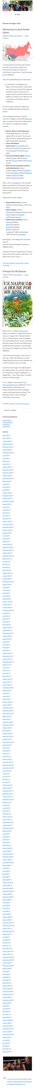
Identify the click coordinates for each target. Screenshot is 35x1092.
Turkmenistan (14, 178)
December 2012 (7, 762)
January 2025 (6, 467)
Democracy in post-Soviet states (16, 31)
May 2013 (5, 753)
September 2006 (7, 965)
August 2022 (6, 533)
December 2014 (7, 722)
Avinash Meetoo (7, 420)
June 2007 (5, 940)
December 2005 (7, 991)
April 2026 (5, 435)
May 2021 (5, 564)
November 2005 (7, 994)
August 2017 (6, 665)
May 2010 (5, 839)
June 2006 (5, 974)
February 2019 (7, 627)
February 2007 (7, 951)
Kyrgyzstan (14, 161)
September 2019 (7, 610)
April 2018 (5, 650)
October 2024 (6, 475)
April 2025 (5, 464)
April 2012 (5, 782)
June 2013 (5, 751)
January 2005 (6, 1023)
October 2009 (6, 859)
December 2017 (7, 656)
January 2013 (6, 759)
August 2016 (6, 690)
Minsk (8, 225)
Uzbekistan (28, 173)
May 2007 (5, 943)
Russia (22, 168)
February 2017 (7, 679)
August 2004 (6, 1037)
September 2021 (7, 556)
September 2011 (7, 799)
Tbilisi (23, 212)
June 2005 (5, 1008)
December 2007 (7, 922)
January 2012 (6, 788)
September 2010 (7, 828)
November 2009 (7, 857)
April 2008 (5, 911)
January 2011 (6, 819)
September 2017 (7, 662)
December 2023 (7, 495)
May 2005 (5, 1011)
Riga (7, 207)
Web (8, 265)
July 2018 (5, 642)
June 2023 (5, 510)
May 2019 (5, 619)
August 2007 (6, 934)
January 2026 (6, 441)
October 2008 (6, 894)
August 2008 (6, 900)
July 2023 (5, 507)
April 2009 (5, 877)
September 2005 (7, 1000)
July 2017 (5, 667)
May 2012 (5, 779)
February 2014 (7, 733)
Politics (26, 263)
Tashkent (9, 232)
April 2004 (5, 1049)
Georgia (13, 158)
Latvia (26, 151)
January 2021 (6, 576)
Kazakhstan (27, 170)
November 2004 (7, 1029)
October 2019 (6, 607)
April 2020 (5, 596)
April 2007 (5, 945)
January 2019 (6, 630)
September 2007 (7, 931)
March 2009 (6, 879)
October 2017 (6, 659)
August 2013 (6, 745)
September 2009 (7, 862)
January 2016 (6, 705)
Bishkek (21, 215)
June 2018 (5, 644)
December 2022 (7, 524)
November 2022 (7, 527)
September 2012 (7, 768)
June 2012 (5, 776)
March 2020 (6, 599)
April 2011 (5, 811)
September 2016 (7, 687)
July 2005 (5, 1006)
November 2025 (7, 447)
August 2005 (6, 1003)
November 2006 (7, 960)
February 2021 (7, 573)
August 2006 (6, 968)
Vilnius (21, 205)
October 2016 (6, 685)
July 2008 (5, 902)
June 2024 (5, 487)
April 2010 (5, 842)
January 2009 (6, 885)
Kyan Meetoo (6, 426)
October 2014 (6, 728)
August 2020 (6, 584)
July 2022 (5, 536)
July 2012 (5, 773)
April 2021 (5, 567)
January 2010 (6, 851)
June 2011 (5, 808)
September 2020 (7, 581)
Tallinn (8, 205)
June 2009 (5, 871)
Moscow (9, 222)
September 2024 (7, 478)
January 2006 (6, 988)
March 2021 (6, 570)
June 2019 (5, 616)
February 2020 (7, 601)
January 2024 (6, 493)
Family (18, 263)
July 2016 (5, 693)
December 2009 (7, 854)
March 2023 (6, 518)
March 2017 (6, 676)
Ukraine (24, 158)
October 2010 (6, 825)
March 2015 (6, 719)
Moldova (28, 156)
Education (12, 263)
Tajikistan (15, 175)
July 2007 (5, 937)
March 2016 (6, 699)
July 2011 (5, 805)
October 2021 (6, 553)
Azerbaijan (15, 173)
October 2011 (6, 796)
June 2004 (5, 1043)
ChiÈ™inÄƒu (10, 212)
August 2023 (6, 504)
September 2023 (7, 501)
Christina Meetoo (8, 422)
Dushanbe (24, 232)
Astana (8, 227)
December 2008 (7, 888)
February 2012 (7, 785)
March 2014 (6, 730)
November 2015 (7, 710)
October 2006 (6, 963)
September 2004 (7, 1034)
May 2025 (5, 461)
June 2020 (5, 590)
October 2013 (6, 739)
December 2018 (7, 633)
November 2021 (7, 550)
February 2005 (7, 1020)
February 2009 (7, 882)
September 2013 (7, 742)
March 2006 (6, 983)
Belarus (14, 170)
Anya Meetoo (6, 424)
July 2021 (5, 561)
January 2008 (6, 920)
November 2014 (7, 725)
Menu (18, 14)
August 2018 (6, 639)
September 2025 (7, 452)
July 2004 (5, 1040)
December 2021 (7, 547)
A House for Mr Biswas (14, 271)
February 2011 (7, 816)
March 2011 (6, 814)
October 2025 (6, 450)
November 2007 (7, 925)
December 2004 (7, 1026)
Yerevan (18, 217)
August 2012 (6, 771)
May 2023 (5, 513)
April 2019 (5, 622)
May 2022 (5, 541)
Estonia (18, 146)
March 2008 (6, 914)
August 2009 (6, 865)
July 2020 (5, 587)
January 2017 (6, 682)
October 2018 (6, 636)
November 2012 (7, 765)
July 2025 (5, 455)
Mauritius (23, 403)
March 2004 (6, 1051)
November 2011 (7, 794)
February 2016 (7, 702)
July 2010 (5, 834)
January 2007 (6, 954)
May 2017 (5, 670)
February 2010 (7, 848)
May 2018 (5, 647)
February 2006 (7, 986)
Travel (4, 265)
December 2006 (7, 957)
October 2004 (6, 1031)
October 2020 (6, 579)
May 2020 (5, 593)
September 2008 (7, 897)
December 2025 (7, 444)
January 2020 (6, 604)
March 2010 (6, 845)
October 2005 (6, 997)
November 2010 (7, 822)
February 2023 (7, 521)
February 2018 (7, 653)
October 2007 (6, 928)
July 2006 (5, 971)
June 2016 (5, 696)
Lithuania (13, 151)
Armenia (29, 161)
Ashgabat (22, 234)
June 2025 (5, 458)
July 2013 (5, 748)
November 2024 (7, 473)
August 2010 (6, 831)
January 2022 (6, 544)
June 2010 (5, 837)
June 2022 (5, 538)
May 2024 (5, 490)
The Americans (13, 67)
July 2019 (5, 613)
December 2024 (7, 470)
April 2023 (5, 515)
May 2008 (5, 908)
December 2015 (7, 708)
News (22, 263)
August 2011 (6, 802)
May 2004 (5, 1046)
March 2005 (6, 1017)
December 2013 (7, 736)
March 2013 (6, 756)
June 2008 (5, 905)
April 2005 (5, 1014)
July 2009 (5, 868)
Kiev (7, 215)
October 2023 (6, 498)
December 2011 (7, 791)
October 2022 (6, 530)
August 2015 (6, 716)
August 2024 (6, 481)
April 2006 (5, 980)
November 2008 (7, 891)
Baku (8, 229)
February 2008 (7, 917)
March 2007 (6, 948)
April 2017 (5, 673)
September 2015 (7, 713)
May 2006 (5, 977)
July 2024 (5, 484)
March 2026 (6, 438)
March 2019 (6, 624)
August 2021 (6, 558)
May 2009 (5, 874)
